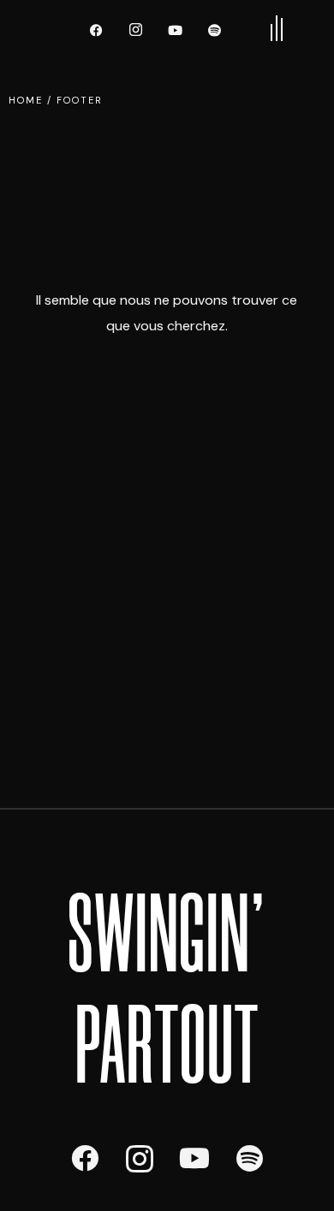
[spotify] (215, 30)
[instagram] (136, 30)
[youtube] (175, 30)
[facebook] (97, 30)
